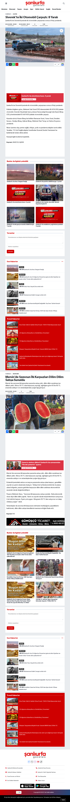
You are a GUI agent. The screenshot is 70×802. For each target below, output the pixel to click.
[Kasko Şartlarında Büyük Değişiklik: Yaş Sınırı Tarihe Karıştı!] (49, 543)
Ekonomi (12, 9)
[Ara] (64, 3)
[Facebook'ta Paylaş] (7, 64)
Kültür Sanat (39, 9)
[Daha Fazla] (16, 64)
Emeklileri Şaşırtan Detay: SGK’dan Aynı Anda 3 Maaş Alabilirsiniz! (38, 312)
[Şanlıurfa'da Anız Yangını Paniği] (20, 172)
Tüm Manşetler (42, 776)
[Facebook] (28, 761)
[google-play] (42, 786)
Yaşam (19, 9)
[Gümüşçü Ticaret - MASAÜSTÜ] (37, 522)
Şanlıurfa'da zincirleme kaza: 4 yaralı (18, 202)
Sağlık (48, 9)
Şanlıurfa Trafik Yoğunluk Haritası (47, 772)
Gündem (4, 9)
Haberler (8, 14)
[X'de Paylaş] (10, 64)
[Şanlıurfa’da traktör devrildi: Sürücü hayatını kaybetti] (49, 192)
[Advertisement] (37, 79)
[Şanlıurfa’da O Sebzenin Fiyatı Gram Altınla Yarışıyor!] (49, 567)
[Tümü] (62, 261)
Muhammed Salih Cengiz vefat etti (32, 295)
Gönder (10, 251)
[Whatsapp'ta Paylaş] (13, 64)
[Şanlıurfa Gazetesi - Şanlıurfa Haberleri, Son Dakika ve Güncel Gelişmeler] (35, 3)
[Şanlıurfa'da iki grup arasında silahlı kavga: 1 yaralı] (20, 215)
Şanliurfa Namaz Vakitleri (14, 772)
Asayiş (26, 9)
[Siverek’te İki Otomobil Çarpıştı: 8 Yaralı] (35, 45)
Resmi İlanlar (56, 9)
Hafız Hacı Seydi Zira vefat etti (31, 286)
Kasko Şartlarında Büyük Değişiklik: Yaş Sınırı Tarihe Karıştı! (39, 303)
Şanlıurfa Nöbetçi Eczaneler (15, 768)
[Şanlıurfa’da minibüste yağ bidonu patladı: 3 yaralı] (49, 215)
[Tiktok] (41, 761)
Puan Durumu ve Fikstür (13, 776)
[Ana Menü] (6, 3)
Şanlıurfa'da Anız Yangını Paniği (17, 181)
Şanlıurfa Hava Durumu (44, 768)
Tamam (63, 799)
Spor (31, 9)
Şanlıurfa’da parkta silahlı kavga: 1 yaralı (48, 181)
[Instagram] (35, 761)
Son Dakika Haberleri (13, 780)
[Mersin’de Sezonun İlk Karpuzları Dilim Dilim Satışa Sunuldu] (35, 412)
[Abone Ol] (62, 64)
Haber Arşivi (41, 780)
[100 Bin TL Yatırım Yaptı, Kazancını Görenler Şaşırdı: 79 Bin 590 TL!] (49, 590)
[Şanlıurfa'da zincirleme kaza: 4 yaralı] (20, 192)
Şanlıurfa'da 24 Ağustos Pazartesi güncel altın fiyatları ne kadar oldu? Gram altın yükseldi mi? (39, 278)
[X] (32, 761)
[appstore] (27, 786)
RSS (19, 792)
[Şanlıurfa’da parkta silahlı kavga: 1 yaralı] (49, 172)
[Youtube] (38, 761)
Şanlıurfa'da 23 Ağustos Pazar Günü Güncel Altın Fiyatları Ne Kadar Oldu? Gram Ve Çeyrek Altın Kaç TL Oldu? (18, 601)
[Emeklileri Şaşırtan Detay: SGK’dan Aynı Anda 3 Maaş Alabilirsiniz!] (20, 567)
